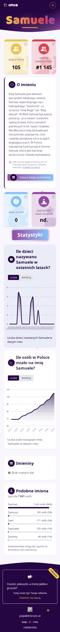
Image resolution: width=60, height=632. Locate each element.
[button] (25, 44)
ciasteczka (30, 627)
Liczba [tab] (13, 277)
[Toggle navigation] (53, 5)
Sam (11, 520)
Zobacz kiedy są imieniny (35, 177)
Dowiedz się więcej (31, 167)
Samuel (12, 504)
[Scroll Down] (30, 622)
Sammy (12, 537)
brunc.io (35, 616)
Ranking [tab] (26, 277)
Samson (13, 512)
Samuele (13, 528)
